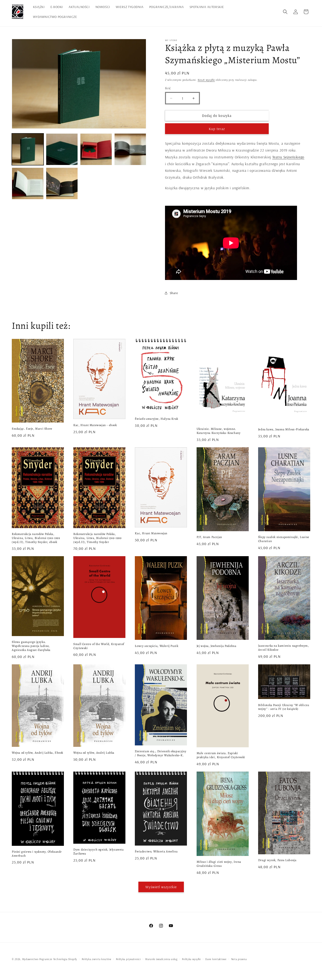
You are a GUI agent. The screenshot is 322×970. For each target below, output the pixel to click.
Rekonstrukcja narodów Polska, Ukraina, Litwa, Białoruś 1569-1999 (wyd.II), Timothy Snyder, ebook (36, 538)
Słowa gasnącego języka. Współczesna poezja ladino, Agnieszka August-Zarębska (31, 646)
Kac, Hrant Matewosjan (151, 533)
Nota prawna (239, 959)
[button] (285, 12)
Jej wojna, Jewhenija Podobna (216, 646)
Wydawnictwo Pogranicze (37, 959)
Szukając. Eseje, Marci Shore (32, 429)
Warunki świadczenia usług (161, 959)
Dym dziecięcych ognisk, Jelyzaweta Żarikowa (98, 851)
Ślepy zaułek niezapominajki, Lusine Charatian (283, 539)
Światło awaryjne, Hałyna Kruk (156, 419)
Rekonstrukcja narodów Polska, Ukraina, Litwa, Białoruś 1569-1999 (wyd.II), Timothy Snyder (97, 538)
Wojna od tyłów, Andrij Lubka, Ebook (37, 753)
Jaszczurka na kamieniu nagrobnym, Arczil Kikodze (283, 648)
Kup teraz (217, 129)
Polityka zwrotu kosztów (96, 959)
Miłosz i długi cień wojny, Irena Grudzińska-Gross (219, 864)
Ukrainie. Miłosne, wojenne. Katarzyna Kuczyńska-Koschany (219, 431)
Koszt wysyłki (206, 80)
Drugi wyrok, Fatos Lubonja (277, 860)
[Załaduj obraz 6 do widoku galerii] (62, 183)
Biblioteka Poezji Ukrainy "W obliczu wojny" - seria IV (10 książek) (283, 707)
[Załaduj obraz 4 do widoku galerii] (130, 149)
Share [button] (174, 293)
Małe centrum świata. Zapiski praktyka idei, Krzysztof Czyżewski (221, 755)
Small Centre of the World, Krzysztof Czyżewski (98, 646)
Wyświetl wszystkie (161, 887)
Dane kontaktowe (216, 959)
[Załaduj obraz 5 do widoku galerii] (28, 183)
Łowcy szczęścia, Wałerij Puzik (156, 646)
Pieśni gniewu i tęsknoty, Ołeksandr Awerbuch (37, 854)
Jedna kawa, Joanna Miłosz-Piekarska (283, 429)
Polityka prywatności (128, 959)
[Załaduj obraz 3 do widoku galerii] (96, 149)
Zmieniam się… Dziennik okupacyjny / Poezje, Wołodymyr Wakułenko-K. (160, 753)
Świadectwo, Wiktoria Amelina (156, 851)
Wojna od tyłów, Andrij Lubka (93, 753)
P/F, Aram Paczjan (209, 537)
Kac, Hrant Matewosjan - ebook (95, 425)
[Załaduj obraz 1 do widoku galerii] (28, 149)
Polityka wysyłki (191, 959)
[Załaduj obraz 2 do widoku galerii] (62, 149)
